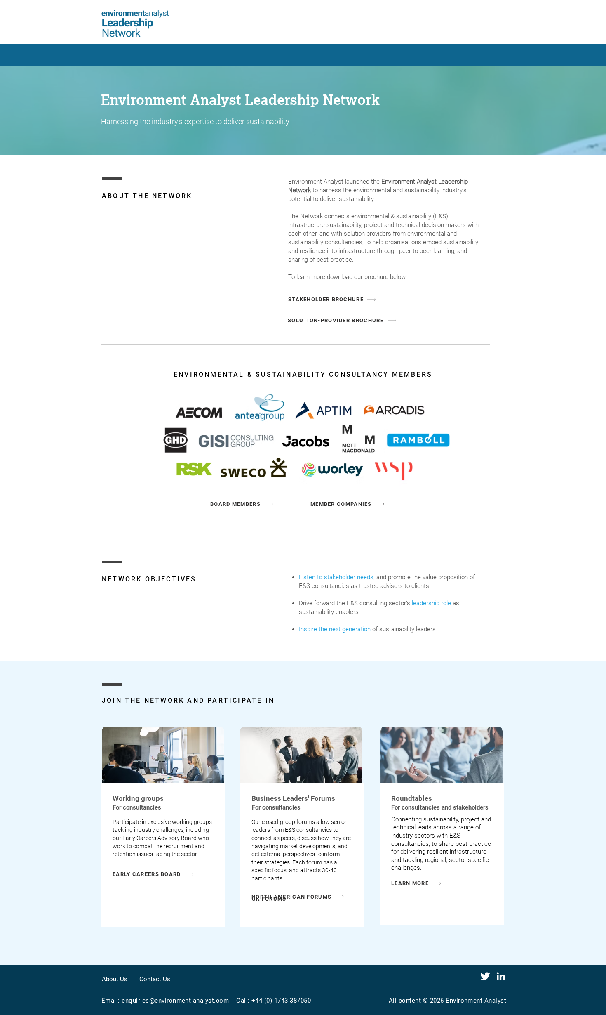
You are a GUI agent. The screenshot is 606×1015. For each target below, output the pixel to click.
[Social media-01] (500, 976)
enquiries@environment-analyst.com (175, 1000)
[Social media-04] (485, 976)
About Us (114, 979)
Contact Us (154, 979)
